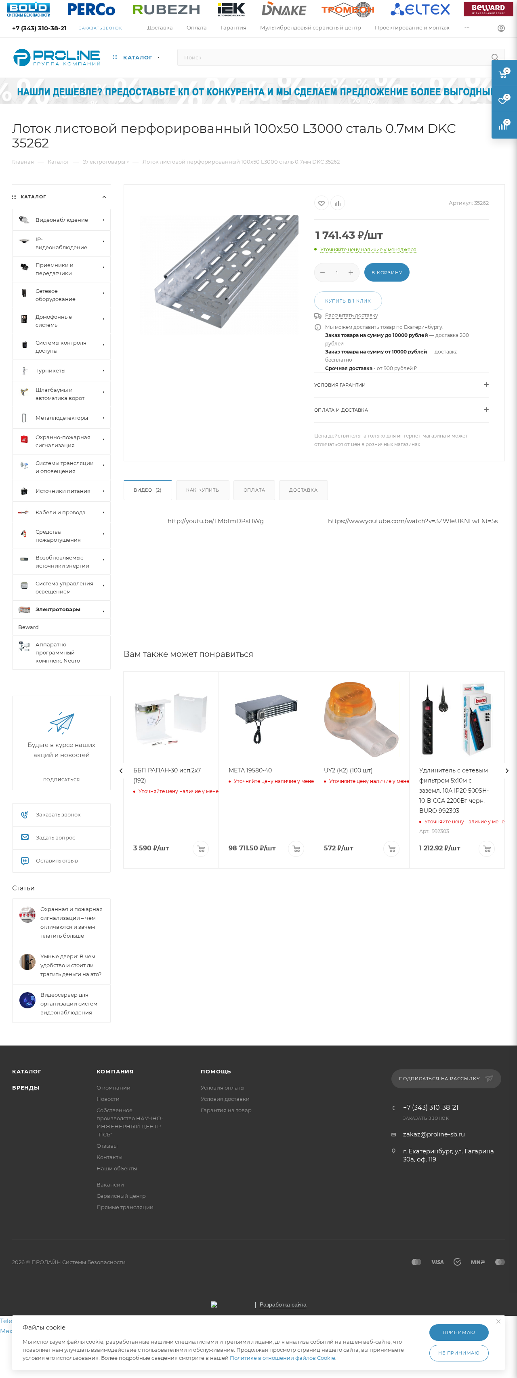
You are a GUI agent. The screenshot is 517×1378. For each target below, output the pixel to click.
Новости (108, 1099)
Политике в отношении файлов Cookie (282, 1358)
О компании (113, 1087)
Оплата (254, 490)
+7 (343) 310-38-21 (39, 28)
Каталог (27, 1071)
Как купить (202, 490)
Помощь (216, 1071)
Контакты (109, 1157)
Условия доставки (225, 1099)
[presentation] (121, 771)
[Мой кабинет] (501, 29)
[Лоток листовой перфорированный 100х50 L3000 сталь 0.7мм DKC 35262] (219, 275)
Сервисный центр (121, 1196)
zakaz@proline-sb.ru (434, 1134)
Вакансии (110, 1184)
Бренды (26, 1087)
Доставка (303, 490)
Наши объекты (117, 1168)
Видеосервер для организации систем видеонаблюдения (68, 1004)
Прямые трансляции (125, 1207)
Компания (115, 1071)
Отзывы (107, 1145)
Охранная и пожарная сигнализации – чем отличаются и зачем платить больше (71, 922)
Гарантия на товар (226, 1110)
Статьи (23, 888)
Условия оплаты (222, 1087)
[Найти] (495, 57)
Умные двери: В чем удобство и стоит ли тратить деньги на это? (70, 965)
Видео (148, 490)
